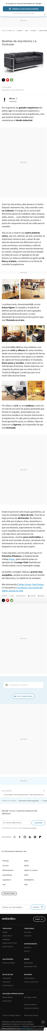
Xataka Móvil (7, 936)
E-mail (11, 80)
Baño (26, 861)
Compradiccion (8, 985)
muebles (32, 596)
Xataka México (8, 997)
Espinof (27, 951)
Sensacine (27, 947)
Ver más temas (9, 893)
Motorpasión (28, 963)
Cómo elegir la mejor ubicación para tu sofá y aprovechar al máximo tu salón (24, 794)
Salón (12, 596)
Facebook (19, 836)
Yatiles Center (24, 584)
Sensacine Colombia (31, 1008)
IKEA (26, 875)
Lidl (26, 30)
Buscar (36, 907)
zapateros (7, 880)
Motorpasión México (31, 1015)
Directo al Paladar (9, 963)
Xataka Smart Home (10, 943)
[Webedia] (9, 920)
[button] (13, 98)
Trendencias (7, 978)
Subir (37, 919)
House (11, 559)
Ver (24, 696)
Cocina (33, 30)
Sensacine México (30, 1004)
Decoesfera (6, 982)
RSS (30, 836)
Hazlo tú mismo (31, 870)
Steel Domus (38, 584)
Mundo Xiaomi (8, 946)
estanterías (7, 875)
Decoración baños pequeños (29, 801)
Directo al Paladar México (11, 1015)
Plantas (6, 861)
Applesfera (6, 939)
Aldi (26, 884)
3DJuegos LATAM (30, 997)
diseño (42, 596)
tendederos (29, 880)
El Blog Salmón (29, 978)
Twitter (3, 80)
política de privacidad (29, 828)
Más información (26, 1028)
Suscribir (38, 823)
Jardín (19, 30)
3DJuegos (27, 932)
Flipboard (7, 80)
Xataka (5, 932)
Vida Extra (27, 936)
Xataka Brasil (7, 1001)
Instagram (25, 836)
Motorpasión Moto (30, 966)
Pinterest (35, 836)
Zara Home (43, 30)
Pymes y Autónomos (31, 982)
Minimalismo (21, 596)
